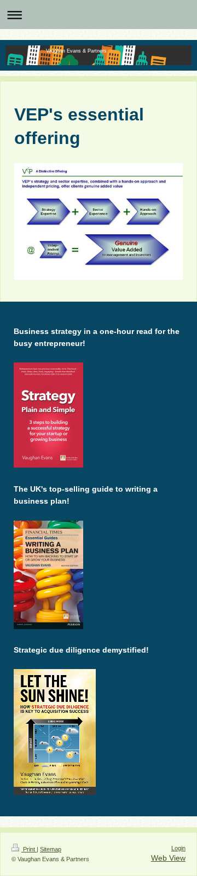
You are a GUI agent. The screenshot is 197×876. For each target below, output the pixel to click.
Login (178, 848)
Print (29, 849)
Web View (168, 858)
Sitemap (50, 849)
